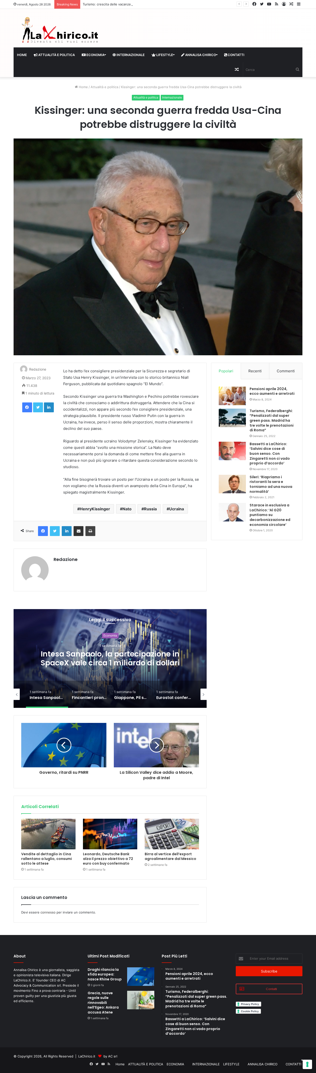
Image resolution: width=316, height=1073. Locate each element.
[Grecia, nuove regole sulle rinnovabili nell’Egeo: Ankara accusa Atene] (140, 1000)
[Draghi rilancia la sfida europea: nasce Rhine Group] (140, 976)
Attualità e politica (104, 87)
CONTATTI (235, 55)
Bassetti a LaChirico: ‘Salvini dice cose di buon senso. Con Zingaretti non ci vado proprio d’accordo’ (270, 453)
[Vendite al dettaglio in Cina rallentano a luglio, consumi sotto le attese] (48, 834)
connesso (48, 912)
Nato (127, 508)
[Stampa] (90, 531)
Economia (110, 635)
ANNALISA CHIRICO (200, 55)
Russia (150, 508)
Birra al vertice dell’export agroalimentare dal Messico (170, 856)
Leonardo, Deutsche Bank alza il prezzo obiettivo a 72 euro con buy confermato (108, 859)
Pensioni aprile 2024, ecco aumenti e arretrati (272, 391)
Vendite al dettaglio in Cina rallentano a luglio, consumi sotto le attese (46, 859)
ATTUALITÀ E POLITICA (56, 55)
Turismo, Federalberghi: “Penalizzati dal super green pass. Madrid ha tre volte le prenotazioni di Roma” (272, 420)
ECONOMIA (95, 55)
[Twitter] (38, 407)
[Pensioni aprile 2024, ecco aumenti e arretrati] (232, 396)
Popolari (226, 371)
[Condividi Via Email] (78, 531)
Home (22, 55)
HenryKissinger (95, 508)
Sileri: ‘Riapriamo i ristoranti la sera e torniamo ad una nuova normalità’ (271, 484)
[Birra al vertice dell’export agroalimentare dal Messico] (172, 834)
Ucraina (176, 508)
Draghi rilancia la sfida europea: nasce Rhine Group (105, 974)
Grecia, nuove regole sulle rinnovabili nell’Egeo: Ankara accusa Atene (103, 1003)
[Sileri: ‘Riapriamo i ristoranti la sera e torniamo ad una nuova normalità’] (232, 484)
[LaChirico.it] (59, 31)
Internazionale (172, 97)
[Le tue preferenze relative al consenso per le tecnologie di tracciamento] (307, 1064)
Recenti (255, 371)
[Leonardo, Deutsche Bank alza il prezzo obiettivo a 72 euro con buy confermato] (110, 834)
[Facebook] (27, 407)
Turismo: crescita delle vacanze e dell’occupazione (121, 4)
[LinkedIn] (49, 407)
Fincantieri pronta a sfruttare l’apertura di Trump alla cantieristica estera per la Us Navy (110, 663)
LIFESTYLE (164, 55)
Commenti (286, 371)
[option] (110, 658)
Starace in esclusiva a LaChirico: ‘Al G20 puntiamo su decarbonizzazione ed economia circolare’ (270, 515)
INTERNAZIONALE (130, 55)
